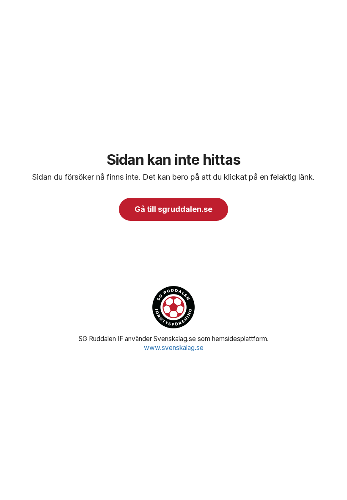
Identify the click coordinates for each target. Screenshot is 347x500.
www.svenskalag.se (174, 348)
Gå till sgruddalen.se (173, 209)
